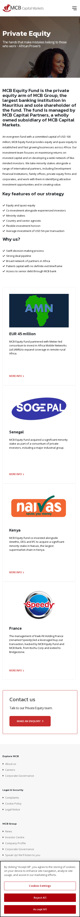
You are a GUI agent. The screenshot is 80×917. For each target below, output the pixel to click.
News (8, 831)
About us (10, 764)
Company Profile (15, 843)
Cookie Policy (13, 803)
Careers (10, 770)
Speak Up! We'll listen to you (22, 855)
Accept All (40, 909)
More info (15, 376)
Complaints (12, 797)
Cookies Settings (40, 886)
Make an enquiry (29, 721)
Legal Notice (12, 809)
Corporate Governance (19, 776)
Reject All (40, 897)
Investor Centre (14, 837)
